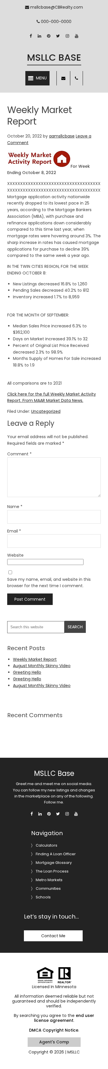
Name (14, 506)
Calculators (46, 845)
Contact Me (53, 936)
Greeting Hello (27, 672)
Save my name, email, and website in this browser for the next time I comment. (49, 583)
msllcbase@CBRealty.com (56, 7)
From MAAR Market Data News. (52, 400)
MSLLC (73, 1052)
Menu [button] (41, 78)
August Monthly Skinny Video (42, 666)
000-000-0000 (55, 21)
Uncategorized (45, 411)
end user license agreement (64, 1018)
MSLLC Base (54, 57)
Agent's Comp (54, 1042)
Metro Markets (49, 880)
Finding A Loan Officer (56, 854)
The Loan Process (52, 871)
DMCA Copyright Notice (53, 1030)
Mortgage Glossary (54, 862)
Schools (43, 897)
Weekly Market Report (35, 659)
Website (15, 555)
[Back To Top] (97, 1052)
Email (14, 531)
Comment (19, 454)
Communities (48, 888)
